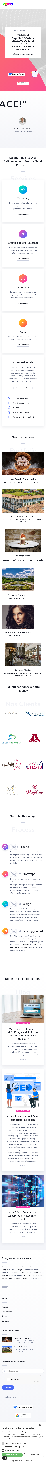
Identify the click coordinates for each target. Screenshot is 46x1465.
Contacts (5, 1321)
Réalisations (7, 1311)
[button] (42, 4)
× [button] (43, 1425)
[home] (8, 4)
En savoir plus (6, 1439)
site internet (24, 944)
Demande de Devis (23, 388)
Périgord (5, 1270)
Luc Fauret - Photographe (22, 1338)
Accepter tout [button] (12, 1455)
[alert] (23, 1443)
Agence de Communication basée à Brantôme (19, 1267)
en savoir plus (23, 259)
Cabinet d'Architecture (21, 1347)
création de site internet (20, 1272)
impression (28, 1275)
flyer (25, 947)
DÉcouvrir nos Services (23, 54)
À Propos (5, 1316)
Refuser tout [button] (34, 1455)
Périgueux (20, 1270)
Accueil (5, 1307)
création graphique (23, 1278)
